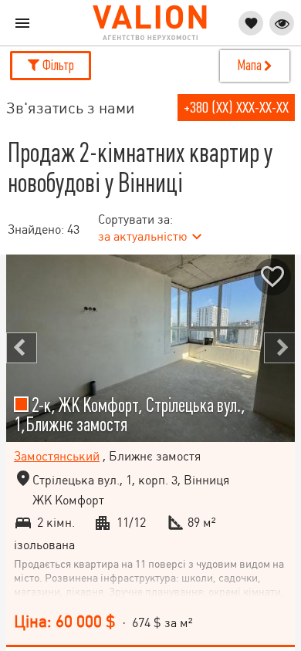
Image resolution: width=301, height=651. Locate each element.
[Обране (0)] (250, 23)
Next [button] (279, 347)
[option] (150, 348)
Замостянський (57, 456)
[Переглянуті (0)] (281, 23)
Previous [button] (21, 347)
